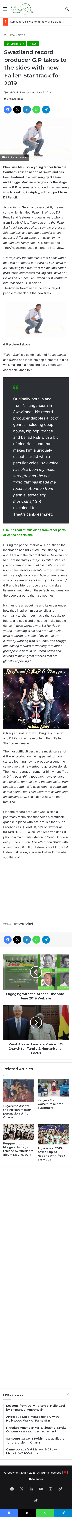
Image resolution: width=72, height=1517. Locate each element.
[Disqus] (36, 1223)
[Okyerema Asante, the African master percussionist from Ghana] (18, 1090)
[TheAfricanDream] (21, 9)
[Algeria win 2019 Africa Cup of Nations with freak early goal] (53, 1134)
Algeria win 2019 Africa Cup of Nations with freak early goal (51, 1153)
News (21, 34)
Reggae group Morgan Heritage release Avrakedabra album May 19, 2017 (18, 1149)
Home (11, 34)
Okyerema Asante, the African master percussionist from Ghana (17, 1111)
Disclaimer (36, 1479)
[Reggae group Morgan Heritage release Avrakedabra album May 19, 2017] (18, 1132)
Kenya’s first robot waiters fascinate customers (51, 1104)
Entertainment (15, 43)
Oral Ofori (12, 92)
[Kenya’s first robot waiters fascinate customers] (53, 1088)
